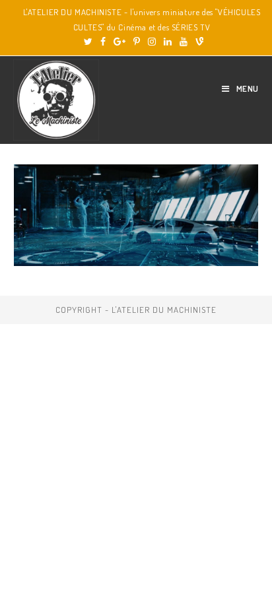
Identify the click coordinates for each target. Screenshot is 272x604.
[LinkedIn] (168, 42)
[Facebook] (103, 42)
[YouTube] (183, 42)
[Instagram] (152, 42)
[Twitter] (88, 42)
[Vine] (197, 42)
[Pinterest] (136, 42)
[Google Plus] (119, 42)
